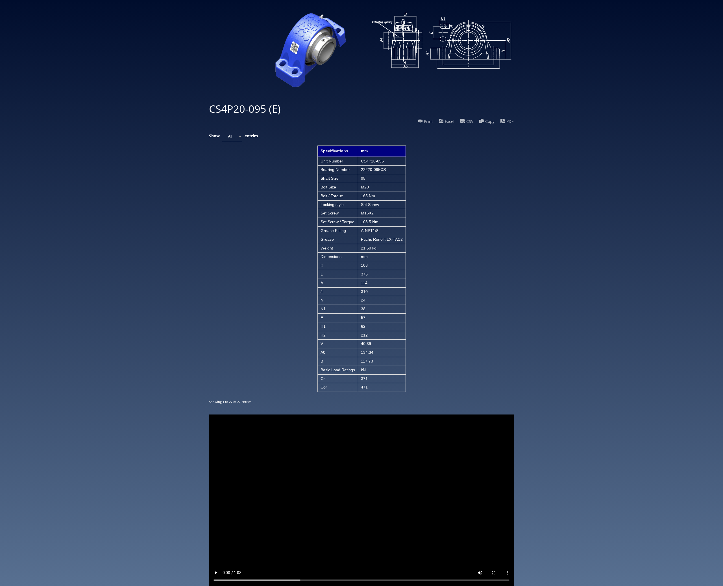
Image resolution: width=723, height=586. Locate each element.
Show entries (233, 135)
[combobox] (232, 136)
